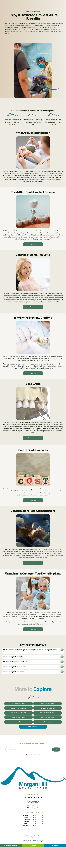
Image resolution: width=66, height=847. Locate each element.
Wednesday (26, 819)
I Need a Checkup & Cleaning (18, 703)
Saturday (26, 825)
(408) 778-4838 (33, 797)
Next (56, 749)
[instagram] (38, 807)
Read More (33, 244)
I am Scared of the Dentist (47, 717)
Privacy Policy (35, 838)
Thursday (26, 821)
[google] (28, 807)
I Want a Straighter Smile (18, 717)
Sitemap (29, 838)
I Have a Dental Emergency (18, 722)
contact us (32, 368)
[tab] (26, 755)
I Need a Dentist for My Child (18, 708)
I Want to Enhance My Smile (47, 713)
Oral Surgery (47, 722)
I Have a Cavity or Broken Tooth (47, 708)
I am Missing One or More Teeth (18, 713)
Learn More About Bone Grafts (33, 438)
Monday (25, 815)
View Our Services (33, 726)
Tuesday (25, 817)
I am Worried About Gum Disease (47, 703)
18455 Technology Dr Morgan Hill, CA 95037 (33, 801)
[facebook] (33, 807)
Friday (25, 823)
